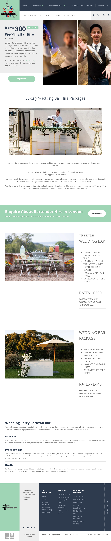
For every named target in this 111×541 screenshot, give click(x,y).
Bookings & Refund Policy (47, 508)
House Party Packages (77, 517)
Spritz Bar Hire (78, 496)
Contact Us (103, 5)
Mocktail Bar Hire (77, 512)
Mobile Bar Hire (55, 5)
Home (24, 5)
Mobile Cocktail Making (78, 522)
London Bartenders (46, 503)
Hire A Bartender (64, 494)
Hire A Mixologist (64, 497)
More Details (97, 213)
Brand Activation (79, 508)
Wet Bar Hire (77, 505)
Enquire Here (22, 79)
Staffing (37, 5)
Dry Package (30, 60)
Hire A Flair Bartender (62, 506)
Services (45, 499)
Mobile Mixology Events (51, 534)
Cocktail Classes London (82, 5)
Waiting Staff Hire (62, 501)
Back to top (108, 508)
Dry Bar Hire (77, 502)
